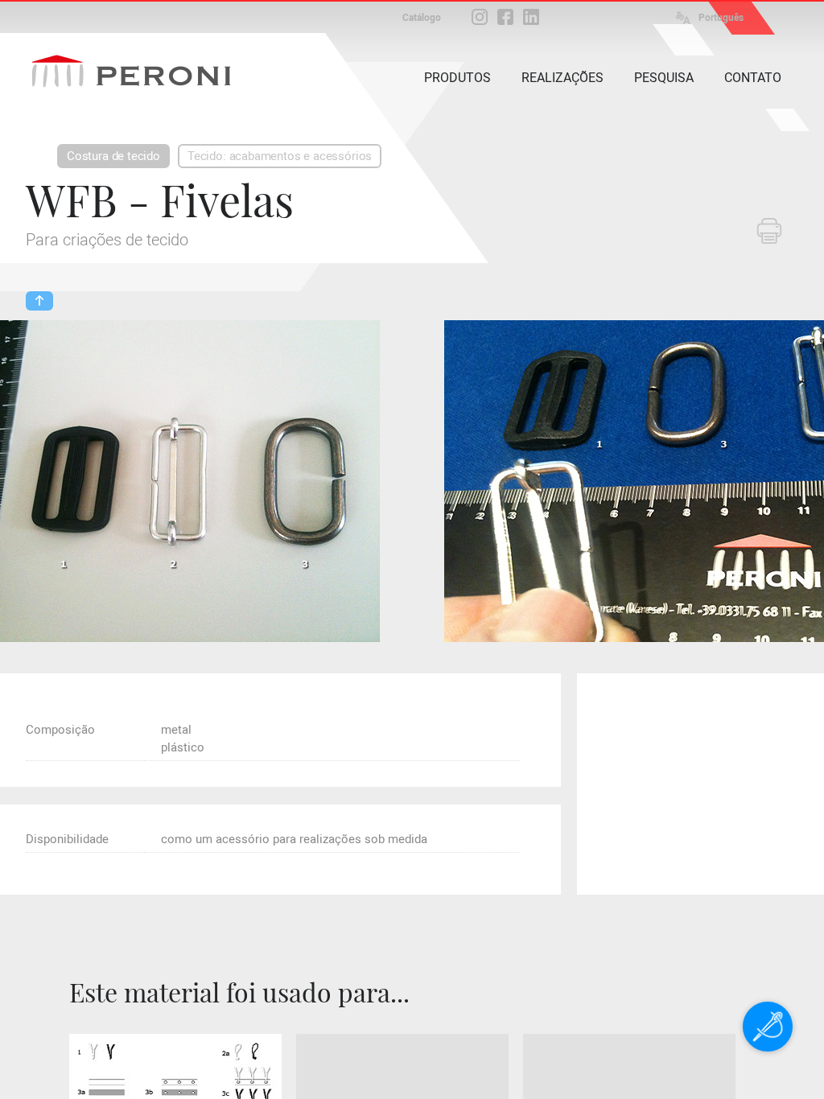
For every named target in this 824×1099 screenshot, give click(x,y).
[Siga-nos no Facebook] (505, 17)
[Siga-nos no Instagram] (480, 17)
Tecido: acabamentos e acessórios (279, 156)
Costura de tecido (113, 156)
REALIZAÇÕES (562, 77)
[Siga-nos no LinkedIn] (531, 17)
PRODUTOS (457, 77)
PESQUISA (664, 77)
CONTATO (752, 77)
